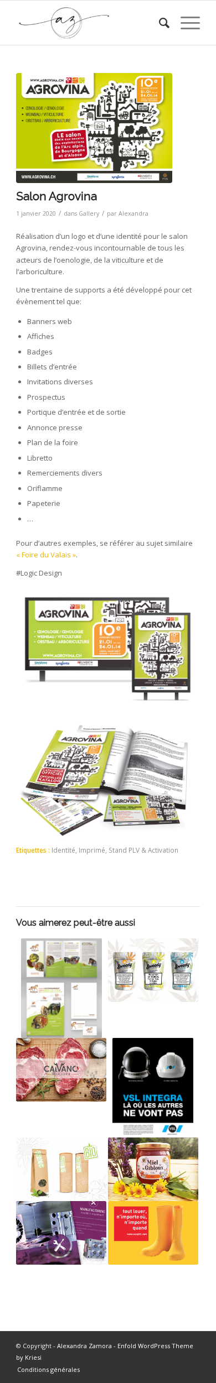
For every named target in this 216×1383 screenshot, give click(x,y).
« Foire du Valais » (46, 555)
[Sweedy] (153, 970)
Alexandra (133, 213)
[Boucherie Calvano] (61, 1070)
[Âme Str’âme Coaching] (61, 988)
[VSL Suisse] (153, 1087)
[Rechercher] (158, 23)
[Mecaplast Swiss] (61, 1233)
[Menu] (184, 23)
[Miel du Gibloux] (153, 1169)
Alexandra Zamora (84, 1346)
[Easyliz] (153, 1233)
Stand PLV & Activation (143, 850)
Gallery (89, 213)
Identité (63, 850)
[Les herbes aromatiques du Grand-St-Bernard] (61, 1169)
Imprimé (92, 850)
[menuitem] (158, 23)
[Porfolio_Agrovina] (94, 128)
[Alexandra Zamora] (89, 23)
